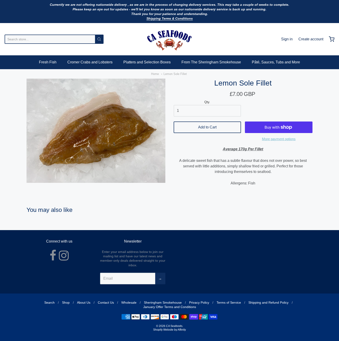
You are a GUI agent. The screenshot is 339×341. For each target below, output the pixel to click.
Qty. (207, 102)
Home (155, 74)
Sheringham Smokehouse (163, 302)
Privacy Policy (199, 302)
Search (49, 302)
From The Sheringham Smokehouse (211, 62)
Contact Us (106, 302)
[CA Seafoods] (169, 39)
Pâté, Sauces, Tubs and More (276, 62)
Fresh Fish (47, 62)
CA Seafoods (174, 326)
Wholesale (129, 302)
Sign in (287, 39)
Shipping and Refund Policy (268, 302)
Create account (310, 39)
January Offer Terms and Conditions (169, 307)
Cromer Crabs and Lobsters (90, 62)
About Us (83, 302)
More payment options (279, 139)
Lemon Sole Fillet (175, 74)
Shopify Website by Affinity (169, 329)
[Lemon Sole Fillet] (96, 131)
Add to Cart (207, 127)
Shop (66, 302)
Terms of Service (229, 302)
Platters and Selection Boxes (147, 62)
